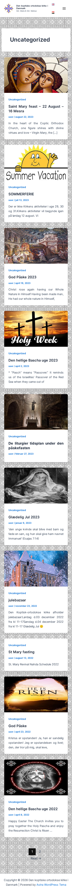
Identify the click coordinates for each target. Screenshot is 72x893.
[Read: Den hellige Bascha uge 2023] (36, 328)
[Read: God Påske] (36, 694)
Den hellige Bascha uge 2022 (33, 809)
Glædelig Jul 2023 (24, 517)
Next (36, 858)
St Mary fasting (21, 652)
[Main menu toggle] (64, 8)
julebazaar (17, 600)
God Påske (17, 726)
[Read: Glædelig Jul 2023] (36, 485)
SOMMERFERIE (21, 194)
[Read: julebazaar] (36, 568)
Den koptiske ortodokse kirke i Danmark (32, 7)
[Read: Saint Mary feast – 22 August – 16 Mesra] (36, 75)
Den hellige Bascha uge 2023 (33, 360)
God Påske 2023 (22, 277)
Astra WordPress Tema (51, 884)
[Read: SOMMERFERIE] (36, 162)
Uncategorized (17, 99)
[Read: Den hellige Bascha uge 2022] (36, 777)
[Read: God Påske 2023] (36, 245)
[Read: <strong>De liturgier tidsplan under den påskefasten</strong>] (36, 411)
